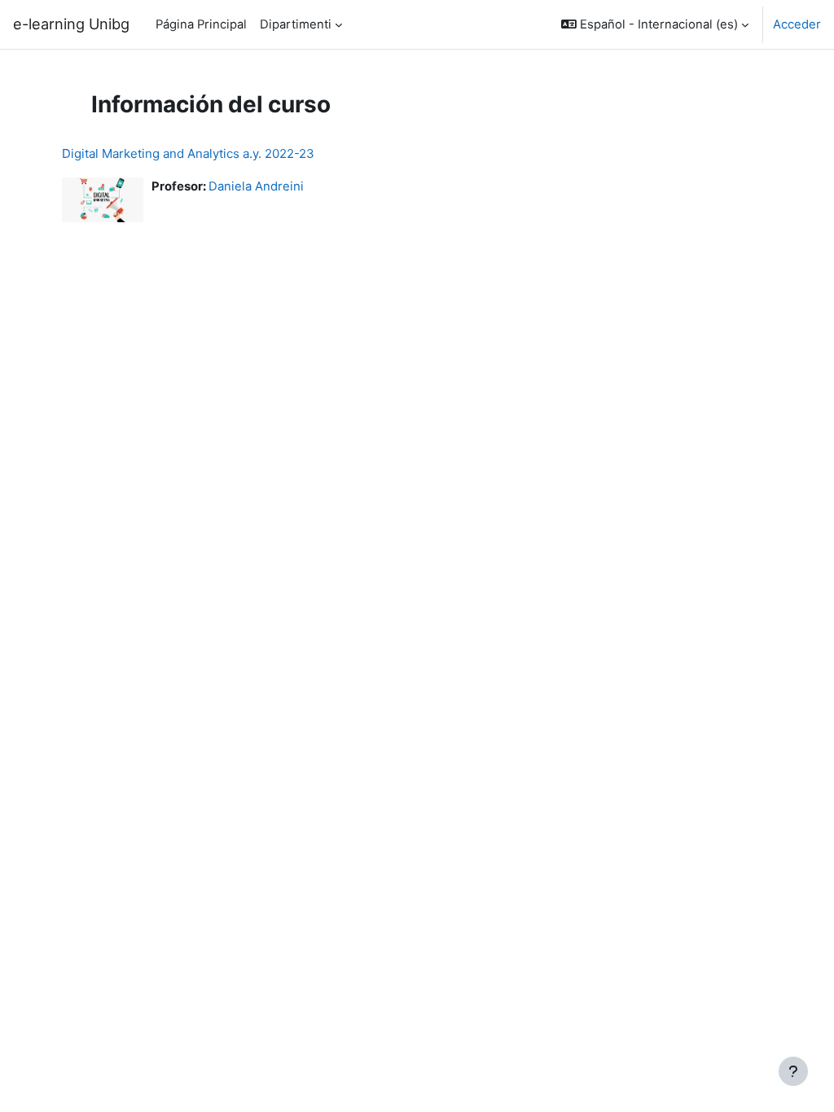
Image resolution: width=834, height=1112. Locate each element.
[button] (655, 24)
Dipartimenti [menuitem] (295, 24)
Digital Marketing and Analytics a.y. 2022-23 (188, 153)
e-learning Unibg (71, 24)
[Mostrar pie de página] (793, 1071)
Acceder (797, 24)
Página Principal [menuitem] (201, 24)
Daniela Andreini (256, 186)
